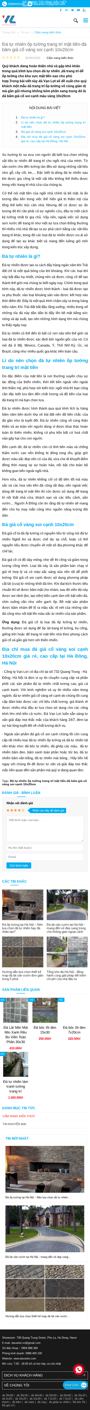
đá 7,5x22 (65, 1398)
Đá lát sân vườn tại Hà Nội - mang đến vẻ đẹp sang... (38, 1256)
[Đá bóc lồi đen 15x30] (45, 1021)
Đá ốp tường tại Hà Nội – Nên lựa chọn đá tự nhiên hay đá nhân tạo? (22, 928)
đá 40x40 (36, 1395)
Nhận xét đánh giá (19, 803)
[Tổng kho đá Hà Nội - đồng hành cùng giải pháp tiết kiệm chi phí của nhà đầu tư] (67, 952)
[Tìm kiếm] (76, 20)
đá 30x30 (22, 1395)
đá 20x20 (79, 1395)
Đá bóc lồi (79, 1402)
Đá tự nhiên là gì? (33, 117)
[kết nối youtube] (78, 10)
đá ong (41, 1402)
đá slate (29, 1402)
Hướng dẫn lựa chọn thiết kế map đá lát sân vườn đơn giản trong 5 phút (22, 975)
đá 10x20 (20, 1398)
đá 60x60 (65, 1395)
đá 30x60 (7, 1395)
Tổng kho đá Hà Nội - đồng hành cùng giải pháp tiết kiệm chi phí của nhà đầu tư (66, 975)
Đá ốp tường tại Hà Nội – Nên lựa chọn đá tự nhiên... (37, 1197)
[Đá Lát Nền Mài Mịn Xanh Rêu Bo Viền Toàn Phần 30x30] (15, 1021)
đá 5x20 (7, 1398)
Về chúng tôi (16, 1385)
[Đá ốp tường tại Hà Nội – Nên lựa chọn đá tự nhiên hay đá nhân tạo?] (22, 904)
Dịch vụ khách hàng (23, 1375)
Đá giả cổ (8, 1405)
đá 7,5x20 (50, 1398)
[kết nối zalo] (84, 10)
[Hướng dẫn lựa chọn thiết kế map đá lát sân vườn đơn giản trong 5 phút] (22, 952)
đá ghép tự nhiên (59, 1402)
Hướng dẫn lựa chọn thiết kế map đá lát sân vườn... (37, 1316)
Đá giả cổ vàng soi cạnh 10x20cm (43, 131)
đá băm (16, 1402)
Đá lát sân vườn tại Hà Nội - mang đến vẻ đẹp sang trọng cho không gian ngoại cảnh (66, 928)
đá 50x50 (51, 1395)
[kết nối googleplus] (66, 10)
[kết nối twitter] (72, 10)
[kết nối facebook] (60, 10)
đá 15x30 (35, 1398)
